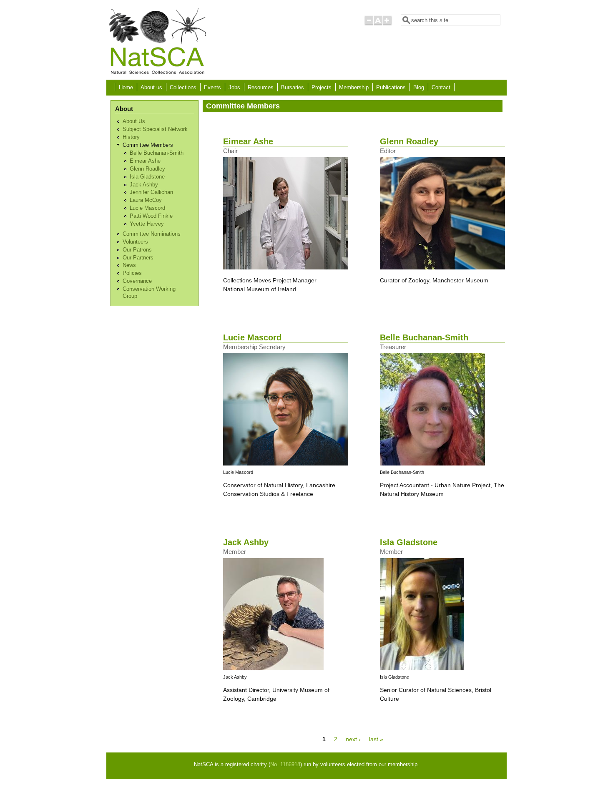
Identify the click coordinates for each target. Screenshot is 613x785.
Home (126, 88)
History (131, 137)
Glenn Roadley (147, 169)
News (129, 265)
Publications (391, 88)
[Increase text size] (387, 24)
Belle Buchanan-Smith (156, 153)
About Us (134, 121)
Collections (183, 88)
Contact (441, 88)
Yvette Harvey (147, 224)
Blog (418, 88)
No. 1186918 (285, 764)
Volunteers (135, 242)
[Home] (157, 73)
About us (151, 88)
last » (376, 739)
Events (212, 88)
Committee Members (148, 145)
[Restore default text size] (378, 24)
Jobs (234, 88)
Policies (132, 273)
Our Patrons (137, 250)
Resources (261, 88)
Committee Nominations (152, 234)
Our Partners (138, 258)
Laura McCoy (146, 200)
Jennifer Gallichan (151, 192)
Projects (322, 88)
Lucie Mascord (147, 208)
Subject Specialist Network (155, 129)
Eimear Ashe (145, 161)
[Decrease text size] (368, 24)
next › (353, 739)
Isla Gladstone (147, 177)
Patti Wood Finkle (151, 216)
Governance (137, 281)
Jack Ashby (144, 185)
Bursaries (292, 88)
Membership (354, 88)
